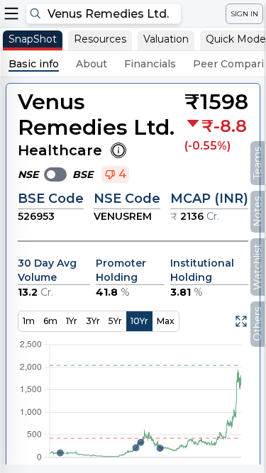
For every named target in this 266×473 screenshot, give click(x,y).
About (91, 63)
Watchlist (257, 267)
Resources (100, 39)
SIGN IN (244, 13)
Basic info (34, 63)
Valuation (166, 39)
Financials (150, 63)
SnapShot (33, 39)
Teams (257, 163)
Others (257, 324)
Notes (257, 211)
